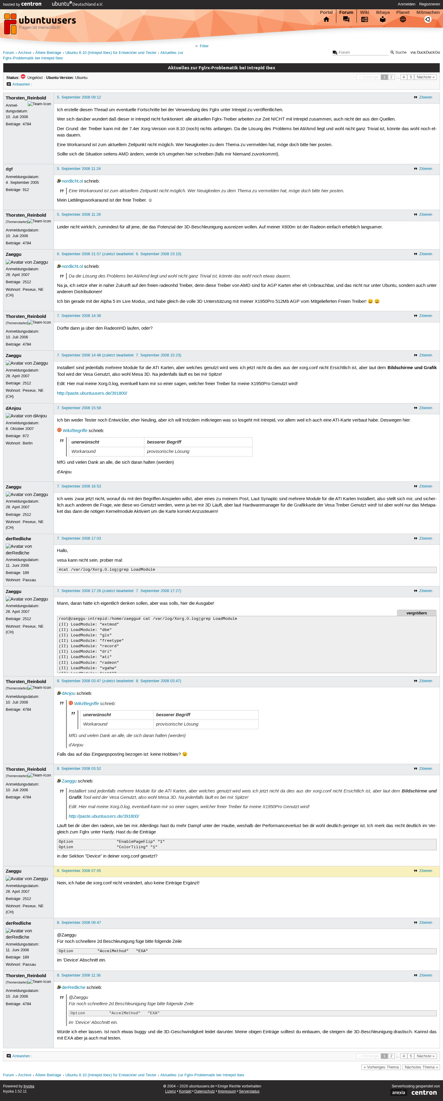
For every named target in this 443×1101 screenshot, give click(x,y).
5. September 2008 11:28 (79, 214)
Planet (403, 12)
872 (26, 436)
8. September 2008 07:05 (79, 870)
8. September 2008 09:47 (79, 922)
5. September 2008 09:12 (79, 97)
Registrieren (429, 4)
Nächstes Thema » (421, 1067)
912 (26, 189)
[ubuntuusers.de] (40, 25)
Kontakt (185, 1091)
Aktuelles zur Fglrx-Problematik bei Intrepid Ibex (202, 1075)
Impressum (227, 1091)
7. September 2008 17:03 (79, 538)
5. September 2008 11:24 (79, 168)
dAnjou (13, 408)
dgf (9, 169)
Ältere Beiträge (48, 53)
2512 (27, 282)
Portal (326, 12)
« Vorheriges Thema (381, 1067)
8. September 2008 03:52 (79, 768)
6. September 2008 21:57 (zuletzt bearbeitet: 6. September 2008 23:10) (119, 254)
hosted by (12, 4)
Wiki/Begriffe (75, 431)
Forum (346, 12)
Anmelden (406, 4)
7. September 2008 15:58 (79, 408)
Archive (24, 53)
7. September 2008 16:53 (79, 486)
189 (26, 572)
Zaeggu (13, 254)
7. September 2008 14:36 (79, 315)
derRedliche (18, 539)
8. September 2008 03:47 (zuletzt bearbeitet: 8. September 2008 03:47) (119, 681)
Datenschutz (204, 1091)
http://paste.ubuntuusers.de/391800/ (92, 393)
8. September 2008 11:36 (79, 975)
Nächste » (426, 77)
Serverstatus (249, 1091)
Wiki (364, 12)
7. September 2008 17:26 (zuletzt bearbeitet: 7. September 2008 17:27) (119, 590)
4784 (27, 124)
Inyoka (29, 1086)
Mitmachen (428, 12)
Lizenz (170, 1091)
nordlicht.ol (72, 181)
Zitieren (425, 97)
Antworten (21, 84)
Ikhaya (383, 12)
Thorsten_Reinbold (26, 98)
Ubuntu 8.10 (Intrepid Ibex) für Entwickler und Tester (110, 53)
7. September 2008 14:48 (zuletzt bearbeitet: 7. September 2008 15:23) (119, 355)
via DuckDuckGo (425, 52)
